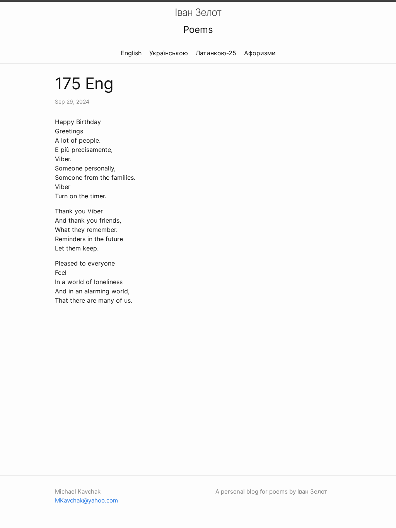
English (131, 53)
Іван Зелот (198, 12)
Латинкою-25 (216, 53)
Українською (168, 53)
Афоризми (260, 53)
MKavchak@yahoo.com (86, 500)
